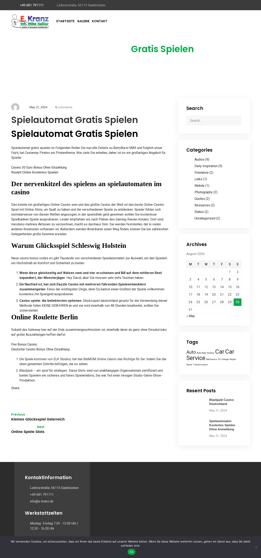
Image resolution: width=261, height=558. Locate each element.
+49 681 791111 (32, 5)
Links (198, 179)
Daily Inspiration (206, 166)
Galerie (83, 21)
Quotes (200, 199)
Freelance (202, 172)
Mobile (200, 186)
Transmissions (200, 364)
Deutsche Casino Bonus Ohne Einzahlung (40, 349)
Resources (202, 205)
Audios (200, 159)
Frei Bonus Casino (24, 344)
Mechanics (211, 359)
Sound (189, 364)
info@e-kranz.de (41, 501)
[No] (256, 547)
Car (219, 351)
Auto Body (201, 353)
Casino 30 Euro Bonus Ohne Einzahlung (39, 167)
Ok (131, 552)
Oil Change (223, 359)
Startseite (65, 21)
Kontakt (99, 21)
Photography (204, 192)
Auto (191, 352)
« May (190, 316)
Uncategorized (205, 218)
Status (199, 212)
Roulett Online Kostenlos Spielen (34, 172)
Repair (233, 359)
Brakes (210, 353)
